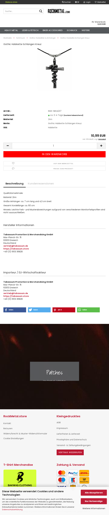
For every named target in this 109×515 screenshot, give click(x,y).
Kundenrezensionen (41, 183)
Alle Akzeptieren (94, 492)
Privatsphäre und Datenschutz (72, 439)
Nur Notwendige (94, 501)
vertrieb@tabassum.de (15, 245)
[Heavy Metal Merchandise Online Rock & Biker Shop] (59, 11)
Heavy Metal (11, 30)
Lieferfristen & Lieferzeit (68, 433)
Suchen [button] (67, 2)
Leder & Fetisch (30, 30)
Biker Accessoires (53, 30)
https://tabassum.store (16, 248)
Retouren (7, 428)
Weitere (86, 30)
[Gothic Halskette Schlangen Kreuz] (54, 69)
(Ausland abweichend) (73, 115)
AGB (59, 422)
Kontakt (7, 423)
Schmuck (72, 30)
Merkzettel (101, 2)
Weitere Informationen (93, 508)
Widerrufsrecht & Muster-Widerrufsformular (25, 433)
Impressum (62, 428)
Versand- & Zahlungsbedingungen (74, 445)
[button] (77, 2)
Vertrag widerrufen (70, 452)
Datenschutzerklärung (12, 509)
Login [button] (88, 2)
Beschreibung (15, 183)
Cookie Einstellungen (13, 438)
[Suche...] (41, 11)
